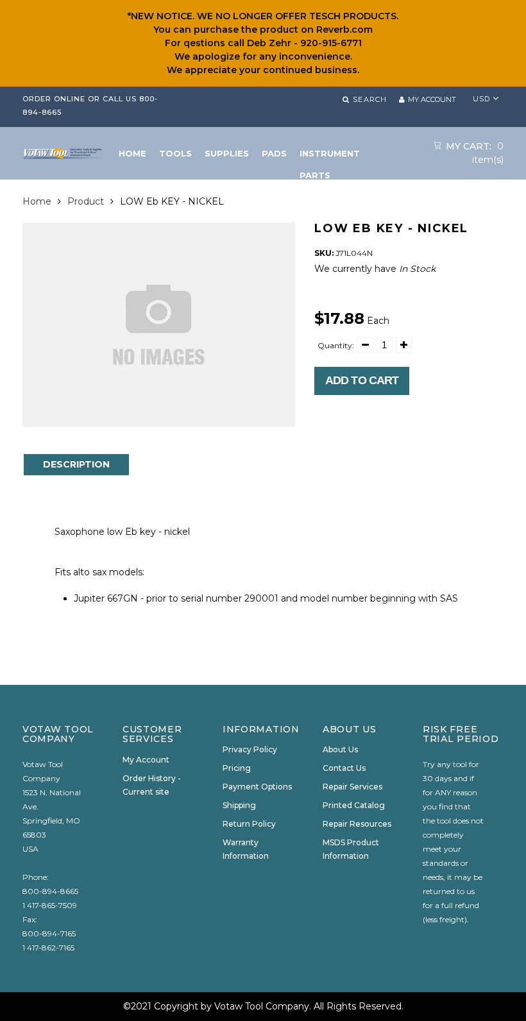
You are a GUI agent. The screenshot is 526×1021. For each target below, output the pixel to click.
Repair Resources (357, 824)
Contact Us (344, 768)
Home (36, 201)
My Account (146, 759)
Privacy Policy (250, 749)
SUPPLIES (227, 153)
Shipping (239, 805)
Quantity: (336, 345)
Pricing (237, 768)
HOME (132, 153)
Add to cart (361, 380)
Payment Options (257, 786)
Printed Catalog (354, 805)
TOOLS (175, 153)
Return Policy (249, 824)
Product (85, 201)
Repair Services (352, 786)
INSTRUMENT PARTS (330, 156)
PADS (274, 153)
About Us (340, 749)
